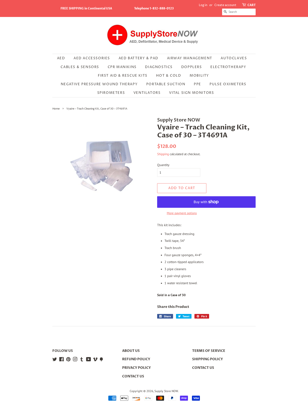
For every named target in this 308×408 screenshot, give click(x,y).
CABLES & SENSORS (80, 67)
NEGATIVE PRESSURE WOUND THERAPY (99, 84)
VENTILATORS (147, 92)
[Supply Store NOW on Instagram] (75, 360)
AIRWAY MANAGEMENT (189, 58)
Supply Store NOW (166, 391)
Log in (203, 5)
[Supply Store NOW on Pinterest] (68, 360)
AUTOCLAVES (234, 58)
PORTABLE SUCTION (165, 84)
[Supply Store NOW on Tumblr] (81, 360)
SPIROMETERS (111, 92)
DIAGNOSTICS (159, 67)
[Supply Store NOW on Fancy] (101, 360)
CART (251, 5)
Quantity (163, 165)
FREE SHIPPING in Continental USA (86, 8)
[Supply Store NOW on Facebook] (61, 360)
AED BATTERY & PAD (138, 58)
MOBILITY (199, 75)
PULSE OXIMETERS (228, 84)
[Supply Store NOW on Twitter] (54, 360)
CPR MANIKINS (122, 67)
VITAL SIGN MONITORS (191, 92)
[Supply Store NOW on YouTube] (88, 360)
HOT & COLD (168, 75)
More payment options (182, 213)
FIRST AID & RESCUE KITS (123, 75)
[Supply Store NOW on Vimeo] (95, 360)
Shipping (163, 154)
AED (61, 58)
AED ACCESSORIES (92, 58)
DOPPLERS (191, 67)
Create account (225, 5)
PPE (197, 84)
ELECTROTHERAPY (228, 67)
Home (56, 109)
